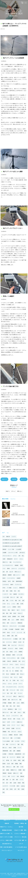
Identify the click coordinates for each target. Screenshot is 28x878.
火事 (20, 638)
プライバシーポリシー (7, 555)
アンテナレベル (18, 584)
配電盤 (16, 763)
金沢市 (9, 581)
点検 (19, 661)
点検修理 (18, 578)
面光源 (19, 782)
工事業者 (14, 606)
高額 (9, 699)
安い (13, 667)
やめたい (19, 712)
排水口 (4, 622)
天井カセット (8, 766)
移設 (3, 766)
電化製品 (4, 645)
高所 (9, 776)
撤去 (10, 562)
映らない (22, 674)
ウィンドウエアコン (17, 562)
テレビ (22, 680)
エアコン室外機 (21, 626)
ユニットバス (19, 632)
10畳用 (20, 734)
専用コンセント (18, 571)
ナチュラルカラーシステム (11, 686)
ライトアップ (12, 757)
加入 (21, 670)
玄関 (12, 741)
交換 (3, 571)
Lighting (22, 786)
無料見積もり (10, 709)
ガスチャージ (14, 568)
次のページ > (23, 479)
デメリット (22, 664)
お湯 (3, 651)
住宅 (3, 590)
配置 (23, 760)
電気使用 (4, 773)
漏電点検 (4, 574)
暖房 (14, 702)
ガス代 (8, 725)
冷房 (3, 770)
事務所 (22, 667)
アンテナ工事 (12, 786)
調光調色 (16, 565)
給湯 (23, 600)
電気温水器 (20, 622)
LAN (3, 744)
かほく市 (11, 571)
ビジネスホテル (6, 584)
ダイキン (11, 664)
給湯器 (4, 661)
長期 (24, 712)
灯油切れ (21, 648)
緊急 (16, 600)
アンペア (19, 747)
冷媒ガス (13, 610)
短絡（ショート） (16, 574)
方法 (10, 594)
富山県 (4, 606)
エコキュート (13, 622)
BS (11, 760)
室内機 (22, 616)
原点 (11, 706)
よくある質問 (18, 549)
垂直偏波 (9, 702)
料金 (9, 610)
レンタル (4, 709)
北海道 (22, 789)
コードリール (8, 642)
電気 (7, 600)
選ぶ (11, 677)
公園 (23, 757)
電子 (15, 693)
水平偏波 (4, 702)
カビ (3, 760)
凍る (18, 680)
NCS (3, 686)
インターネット (13, 744)
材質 (3, 706)
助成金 (11, 651)
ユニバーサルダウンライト (8, 565)
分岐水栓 (4, 718)
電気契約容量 (5, 750)
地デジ (18, 610)
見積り (18, 786)
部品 (3, 792)
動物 (16, 709)
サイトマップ (21, 850)
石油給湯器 (17, 629)
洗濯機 (17, 619)
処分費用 (4, 648)
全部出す (15, 642)
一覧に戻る (14, 479)
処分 (3, 728)
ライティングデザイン (11, 658)
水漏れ (11, 590)
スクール (9, 683)
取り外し (4, 610)
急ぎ (8, 693)
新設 (24, 770)
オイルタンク (10, 648)
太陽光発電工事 (18, 754)
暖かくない (5, 747)
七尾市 (4, 558)
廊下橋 (7, 760)
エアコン (15, 555)
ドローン (4, 776)
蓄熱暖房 (18, 750)
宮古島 (11, 789)
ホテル (23, 661)
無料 (3, 654)
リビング (8, 715)
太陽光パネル (19, 722)
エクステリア (5, 786)
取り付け (9, 718)
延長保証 (17, 670)
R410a (4, 587)
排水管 (4, 632)
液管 (18, 766)
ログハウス (18, 728)
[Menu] (25, 2)
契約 (11, 712)
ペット (20, 709)
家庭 (22, 744)
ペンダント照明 (6, 597)
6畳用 (23, 574)
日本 (7, 789)
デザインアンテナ (13, 626)
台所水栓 (8, 728)
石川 (3, 536)
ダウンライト (21, 645)
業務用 (8, 635)
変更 (10, 750)
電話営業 (4, 699)
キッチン (13, 776)
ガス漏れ (22, 658)
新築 (18, 674)
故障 (3, 779)
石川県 (21, 603)
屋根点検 (22, 776)
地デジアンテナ (15, 699)
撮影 (17, 779)
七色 (7, 670)
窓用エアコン (5, 562)
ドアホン (23, 741)
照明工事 (18, 757)
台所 (21, 715)
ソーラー (13, 722)
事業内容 (4, 549)
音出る (8, 632)
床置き (19, 760)
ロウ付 (4, 603)
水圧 (7, 651)
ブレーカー (20, 693)
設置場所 (14, 616)
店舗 (12, 635)
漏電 (18, 603)
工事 (19, 555)
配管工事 (4, 616)
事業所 (13, 654)
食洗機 (13, 728)
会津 (15, 789)
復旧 (7, 613)
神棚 (20, 763)
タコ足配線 (15, 638)
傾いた (4, 635)
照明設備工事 (9, 558)
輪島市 (12, 584)
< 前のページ (4, 479)
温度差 (7, 770)
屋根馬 (22, 702)
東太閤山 (4, 581)
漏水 (7, 590)
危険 (24, 638)
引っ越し (18, 718)
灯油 (18, 690)
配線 (7, 744)
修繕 (7, 779)
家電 (14, 718)
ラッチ (18, 725)
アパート (20, 683)
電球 (3, 680)
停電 (3, 613)
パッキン (13, 603)
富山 (23, 555)
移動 (11, 738)
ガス (23, 718)
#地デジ (8, 491)
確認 (3, 600)
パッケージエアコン (11, 578)
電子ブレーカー (6, 712)
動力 (3, 696)
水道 (21, 597)
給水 (19, 600)
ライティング (5, 664)
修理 (16, 635)
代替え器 (9, 661)
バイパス (21, 779)
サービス (17, 667)
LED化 (4, 658)
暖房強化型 (8, 654)
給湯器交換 (13, 674)
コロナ (15, 651)
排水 (14, 706)
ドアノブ (13, 725)
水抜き (16, 648)
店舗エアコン (21, 696)
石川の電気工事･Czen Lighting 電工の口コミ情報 (12, 539)
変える (7, 674)
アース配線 (9, 587)
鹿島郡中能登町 (19, 581)
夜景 (13, 779)
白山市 (8, 763)
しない (13, 619)
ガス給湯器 (11, 629)
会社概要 (4, 552)
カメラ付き (17, 741)
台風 (18, 776)
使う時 (20, 642)
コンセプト (14, 536)
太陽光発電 (14, 661)
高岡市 (21, 565)
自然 (3, 789)
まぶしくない (14, 645)
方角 (18, 616)
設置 (14, 750)
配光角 (4, 763)
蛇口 (15, 590)
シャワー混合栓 (17, 738)
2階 (7, 571)
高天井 (15, 760)
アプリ (4, 568)
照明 (11, 613)
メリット (9, 667)
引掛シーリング (6, 738)
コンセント (15, 587)
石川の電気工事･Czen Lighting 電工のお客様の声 (12, 546)
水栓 (19, 590)
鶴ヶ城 (4, 757)
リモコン (21, 558)
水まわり (19, 731)
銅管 (8, 622)
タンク (4, 693)
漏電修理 (9, 574)
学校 (9, 731)
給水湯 (9, 616)
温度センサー (15, 773)
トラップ (13, 632)
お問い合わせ (22, 552)
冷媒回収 (15, 594)
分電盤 (14, 747)
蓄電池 (4, 667)
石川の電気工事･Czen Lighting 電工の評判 (11, 543)
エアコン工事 (19, 654)
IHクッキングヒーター (7, 638)
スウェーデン (20, 686)
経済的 (22, 629)
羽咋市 (19, 606)
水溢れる (22, 619)
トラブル (11, 600)
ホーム (8, 603)
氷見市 (14, 613)
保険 (9, 645)
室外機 (20, 770)
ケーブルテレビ (6, 677)
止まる (18, 702)
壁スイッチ (13, 597)
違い (7, 680)
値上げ (4, 722)
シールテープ (5, 594)
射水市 (4, 578)
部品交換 (9, 773)
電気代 (4, 725)
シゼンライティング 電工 (13, 552)
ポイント (16, 677)
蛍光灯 (20, 677)
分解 (3, 690)
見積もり (15, 696)
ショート (9, 606)
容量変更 (20, 651)
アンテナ (23, 610)
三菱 (7, 690)
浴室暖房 (10, 734)
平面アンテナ (5, 626)
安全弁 (18, 706)
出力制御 (4, 754)
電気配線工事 (21, 587)
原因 (17, 597)
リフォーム (5, 734)
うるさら (16, 664)
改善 (18, 658)
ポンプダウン (21, 594)
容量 (14, 766)
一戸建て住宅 (10, 754)
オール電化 (5, 629)
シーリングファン (15, 715)
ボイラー (16, 558)
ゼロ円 (8, 722)
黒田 (13, 581)
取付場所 (4, 619)
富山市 (10, 747)
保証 (3, 715)
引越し (22, 725)
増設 (18, 744)
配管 (12, 763)
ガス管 (21, 766)
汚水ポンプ (20, 613)
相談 (20, 699)
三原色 (14, 680)
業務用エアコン (14, 770)
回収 (21, 773)
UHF (24, 754)
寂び (7, 782)
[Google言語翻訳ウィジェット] (22, 2)
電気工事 (8, 536)
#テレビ (13, 491)
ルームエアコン (22, 568)
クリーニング (8, 696)
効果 (15, 712)
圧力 (3, 674)
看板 (23, 782)
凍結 (9, 619)
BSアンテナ (14, 731)
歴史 (7, 706)
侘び (3, 782)
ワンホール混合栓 (6, 741)
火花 (3, 642)
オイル (21, 690)
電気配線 (4, 731)
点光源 (14, 782)
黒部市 (8, 568)
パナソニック (12, 690)
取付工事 (16, 734)
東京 (19, 789)
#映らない (19, 491)
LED (3, 670)
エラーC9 (15, 683)
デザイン (4, 683)
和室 (11, 782)
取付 (11, 693)
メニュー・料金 (11, 549)
